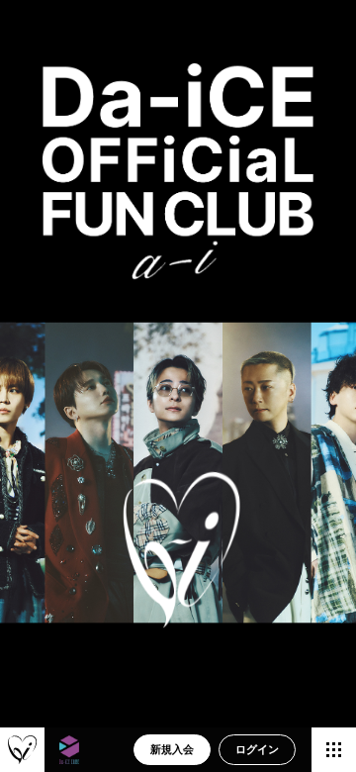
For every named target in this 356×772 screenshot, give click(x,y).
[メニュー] (334, 749)
